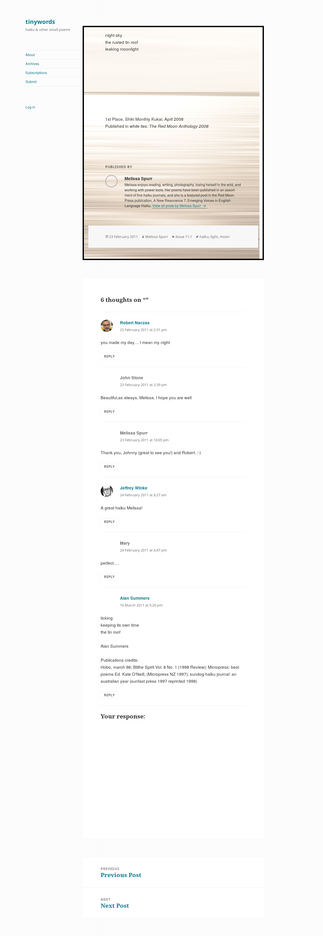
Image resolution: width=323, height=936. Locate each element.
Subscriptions (36, 72)
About (30, 54)
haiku (204, 236)
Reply (109, 356)
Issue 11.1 (184, 236)
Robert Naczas (135, 323)
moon (225, 236)
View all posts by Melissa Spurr (177, 205)
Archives (32, 63)
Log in (30, 107)
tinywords (40, 22)
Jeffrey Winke (133, 488)
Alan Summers (135, 598)
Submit (30, 81)
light (214, 236)
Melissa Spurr (156, 236)
